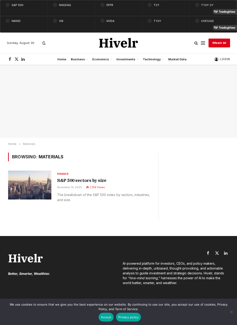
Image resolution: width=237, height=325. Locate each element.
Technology (152, 59)
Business (78, 59)
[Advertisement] (118, 101)
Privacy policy (128, 317)
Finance (63, 173)
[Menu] (203, 43)
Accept (106, 317)
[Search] (196, 43)
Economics (100, 59)
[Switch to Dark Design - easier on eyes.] (43, 43)
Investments (125, 59)
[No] (231, 312)
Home (61, 59)
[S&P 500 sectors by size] (29, 185)
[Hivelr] (118, 43)
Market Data (177, 59)
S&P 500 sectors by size (81, 180)
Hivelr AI (219, 43)
